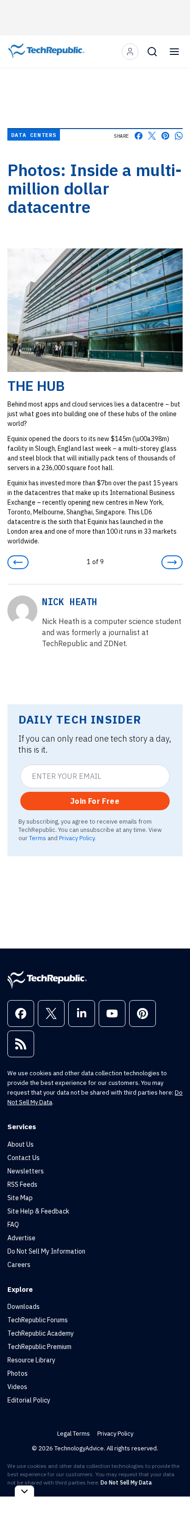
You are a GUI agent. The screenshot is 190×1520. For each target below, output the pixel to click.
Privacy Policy (77, 838)
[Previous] (18, 562)
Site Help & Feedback (38, 1211)
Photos (17, 1373)
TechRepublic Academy (40, 1333)
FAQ (13, 1224)
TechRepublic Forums (37, 1320)
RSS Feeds (22, 1184)
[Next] (172, 562)
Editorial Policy (28, 1400)
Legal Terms (73, 1434)
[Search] (152, 51)
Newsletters (25, 1171)
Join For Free (95, 801)
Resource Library (31, 1360)
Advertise (21, 1238)
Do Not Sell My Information (46, 1251)
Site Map (20, 1198)
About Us (20, 1144)
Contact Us (23, 1158)
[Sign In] (130, 51)
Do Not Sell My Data (126, 1482)
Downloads (23, 1306)
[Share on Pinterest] (165, 136)
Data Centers (33, 134)
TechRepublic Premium (39, 1347)
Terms (37, 838)
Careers (18, 1265)
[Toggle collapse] (24, 1491)
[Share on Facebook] (138, 136)
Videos (17, 1387)
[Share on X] (152, 136)
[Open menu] (174, 51)
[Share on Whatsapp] (179, 136)
